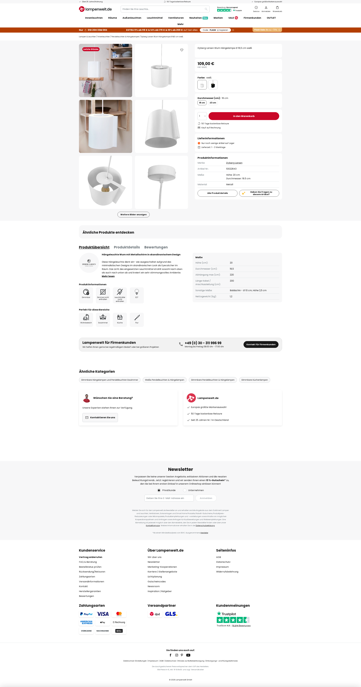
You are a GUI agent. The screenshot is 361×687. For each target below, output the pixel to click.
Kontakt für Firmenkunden (261, 344)
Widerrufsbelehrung (227, 571)
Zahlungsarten (87, 576)
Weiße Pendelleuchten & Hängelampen (164, 379)
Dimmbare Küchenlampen (255, 379)
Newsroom (154, 586)
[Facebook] (172, 655)
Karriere (152, 571)
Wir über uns (154, 557)
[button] (105, 126)
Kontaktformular (153, 525)
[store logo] (95, 9)
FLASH (215, 30)
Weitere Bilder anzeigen (133, 214)
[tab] (94, 247)
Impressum (222, 567)
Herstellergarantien (90, 591)
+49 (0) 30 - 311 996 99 (203, 343)
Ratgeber (166, 591)
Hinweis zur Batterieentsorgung (191, 661)
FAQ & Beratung (88, 562)
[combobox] (165, 9)
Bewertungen (156, 247)
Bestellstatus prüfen (90, 567)
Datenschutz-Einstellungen (135, 661)
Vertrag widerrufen (90, 557)
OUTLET (271, 17)
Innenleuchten (104, 36)
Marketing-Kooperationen (162, 567)
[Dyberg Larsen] (89, 263)
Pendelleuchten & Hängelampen (125, 36)
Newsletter (154, 562)
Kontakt (83, 586)
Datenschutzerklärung (205, 525)
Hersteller (204, 533)
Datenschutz (223, 562)
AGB (218, 557)
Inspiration (153, 591)
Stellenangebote (168, 571)
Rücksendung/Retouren (92, 571)
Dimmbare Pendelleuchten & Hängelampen (213, 379)
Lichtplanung (155, 576)
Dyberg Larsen (234, 162)
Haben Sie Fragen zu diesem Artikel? (261, 193)
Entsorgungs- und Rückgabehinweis (222, 661)
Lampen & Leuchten (87, 36)
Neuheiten (198, 17)
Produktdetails (127, 247)
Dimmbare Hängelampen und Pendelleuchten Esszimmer (109, 379)
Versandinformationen (91, 581)
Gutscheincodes (157, 581)
